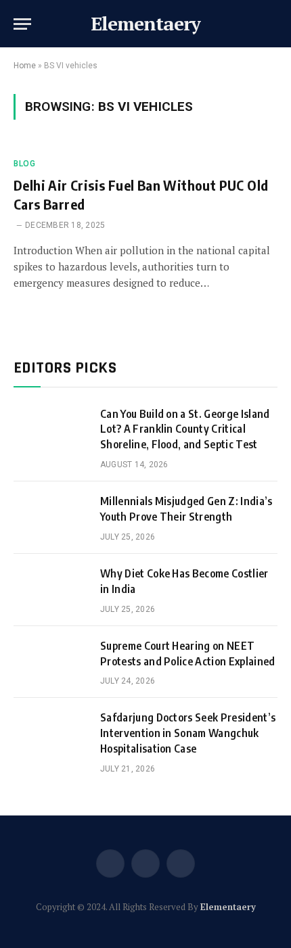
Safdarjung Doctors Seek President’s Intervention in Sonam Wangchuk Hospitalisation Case (187, 733)
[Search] (276, 24)
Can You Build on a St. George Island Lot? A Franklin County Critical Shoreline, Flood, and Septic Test (185, 429)
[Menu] (22, 24)
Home (25, 65)
